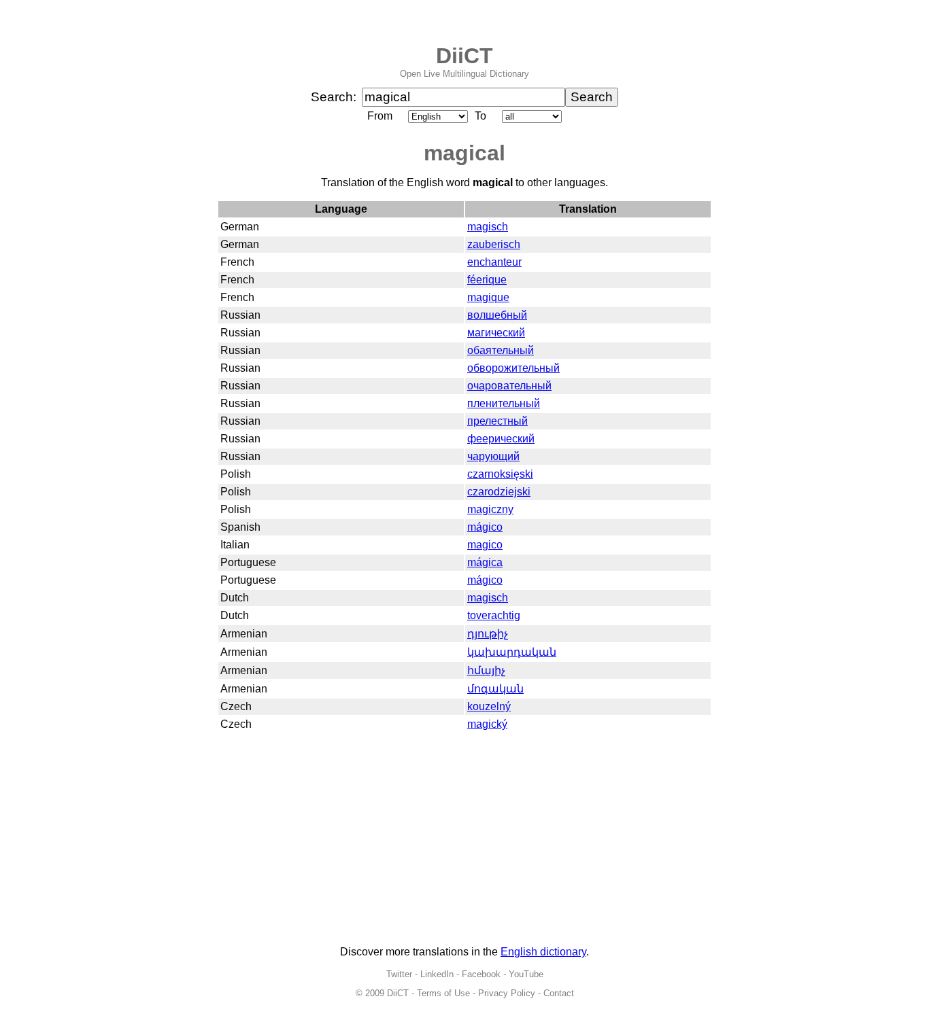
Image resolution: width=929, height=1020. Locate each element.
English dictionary (543, 951)
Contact (558, 993)
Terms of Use (443, 993)
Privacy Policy (506, 993)
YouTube (526, 974)
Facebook (481, 974)
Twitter (399, 974)
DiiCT (464, 55)
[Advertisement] (464, 840)
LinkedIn (437, 974)
